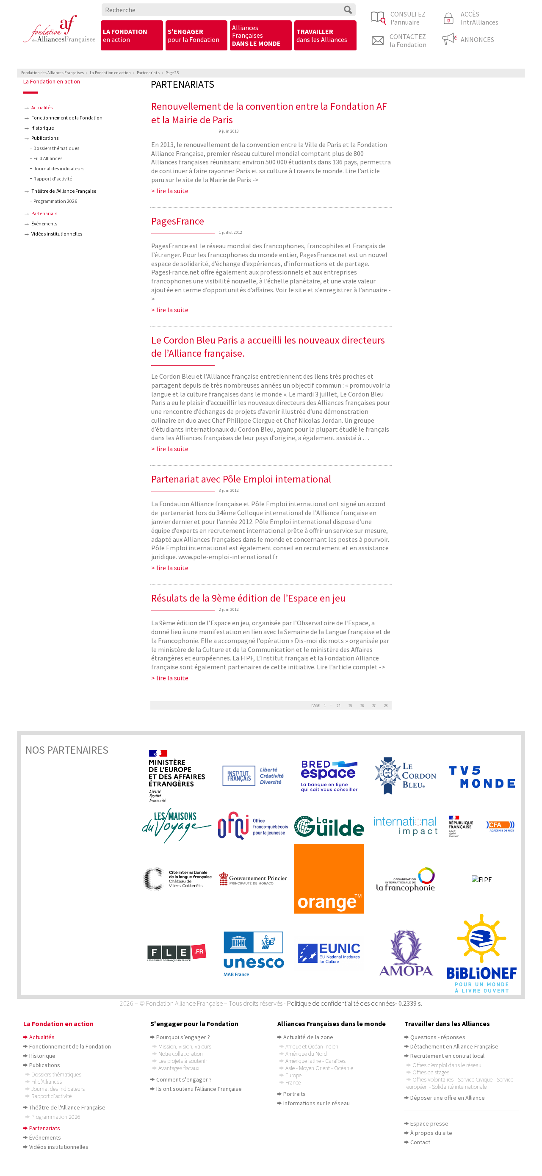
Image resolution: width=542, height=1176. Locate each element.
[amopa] (409, 953)
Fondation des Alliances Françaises (52, 72)
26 (362, 705)
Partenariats (148, 72)
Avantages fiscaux (178, 1068)
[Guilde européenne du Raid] (332, 826)
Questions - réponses (437, 1037)
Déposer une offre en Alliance (447, 1097)
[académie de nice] (485, 826)
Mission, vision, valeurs (184, 1046)
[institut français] (256, 775)
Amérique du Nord (306, 1053)
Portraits (294, 1094)
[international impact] (409, 825)
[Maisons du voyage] (180, 826)
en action (125, 35)
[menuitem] (132, 36)
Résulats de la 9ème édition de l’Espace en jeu (248, 598)
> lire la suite (169, 190)
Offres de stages (430, 1072)
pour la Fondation (193, 35)
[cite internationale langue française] (180, 879)
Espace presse (429, 1123)
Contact (420, 1142)
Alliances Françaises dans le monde (331, 1023)
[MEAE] (180, 775)
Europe (293, 1075)
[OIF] (409, 879)
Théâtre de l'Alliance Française (63, 191)
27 (374, 705)
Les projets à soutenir (182, 1061)
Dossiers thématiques (56, 148)
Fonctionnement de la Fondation (66, 118)
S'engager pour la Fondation (194, 1023)
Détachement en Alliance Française (454, 1046)
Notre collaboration (180, 1053)
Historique (42, 128)
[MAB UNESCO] (256, 953)
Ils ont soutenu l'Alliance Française (199, 1089)
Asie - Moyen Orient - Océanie (319, 1068)
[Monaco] (256, 879)
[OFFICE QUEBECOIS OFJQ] (256, 826)
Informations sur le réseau (316, 1103)
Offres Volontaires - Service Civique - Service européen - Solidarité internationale (459, 1083)
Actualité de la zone (308, 1037)
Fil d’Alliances (47, 158)
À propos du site (431, 1133)
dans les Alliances (321, 35)
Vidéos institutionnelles (56, 234)
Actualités (42, 108)
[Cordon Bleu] (409, 776)
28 (385, 705)
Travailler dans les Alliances (447, 1023)
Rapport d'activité (52, 179)
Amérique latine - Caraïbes (315, 1061)
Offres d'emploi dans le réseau (446, 1065)
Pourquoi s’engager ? (183, 1037)
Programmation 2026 (55, 201)
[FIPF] (485, 878)
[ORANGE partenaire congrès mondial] (332, 879)
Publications (44, 138)
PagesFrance (177, 220)
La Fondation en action (110, 72)
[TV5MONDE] (485, 776)
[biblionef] (485, 953)
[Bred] (332, 776)
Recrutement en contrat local (447, 1056)
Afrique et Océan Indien (311, 1046)
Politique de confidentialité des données (341, 1003)
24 (338, 705)
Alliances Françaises (256, 35)
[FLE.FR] (180, 953)
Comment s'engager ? (184, 1079)
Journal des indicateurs (58, 169)
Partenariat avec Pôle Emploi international (241, 478)
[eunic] (332, 953)
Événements (44, 224)
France (293, 1082)
